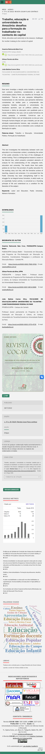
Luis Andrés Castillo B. (30, 746)
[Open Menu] (2, 2)
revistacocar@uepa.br (25, 734)
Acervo (10, 9)
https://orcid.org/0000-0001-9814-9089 (22, 287)
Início (4, 9)
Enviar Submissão (12, 490)
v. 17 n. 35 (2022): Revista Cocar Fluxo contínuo (20, 11)
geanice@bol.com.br (9, 267)
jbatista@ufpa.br (8, 327)
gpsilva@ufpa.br (7, 290)
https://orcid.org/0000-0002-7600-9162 (22, 264)
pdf (6, 396)
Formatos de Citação (14, 477)
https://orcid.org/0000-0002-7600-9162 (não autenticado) (25, 55)
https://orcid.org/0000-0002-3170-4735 (22, 324)
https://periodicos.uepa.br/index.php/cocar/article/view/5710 (20, 471)
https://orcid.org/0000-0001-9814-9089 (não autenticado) (25, 65)
